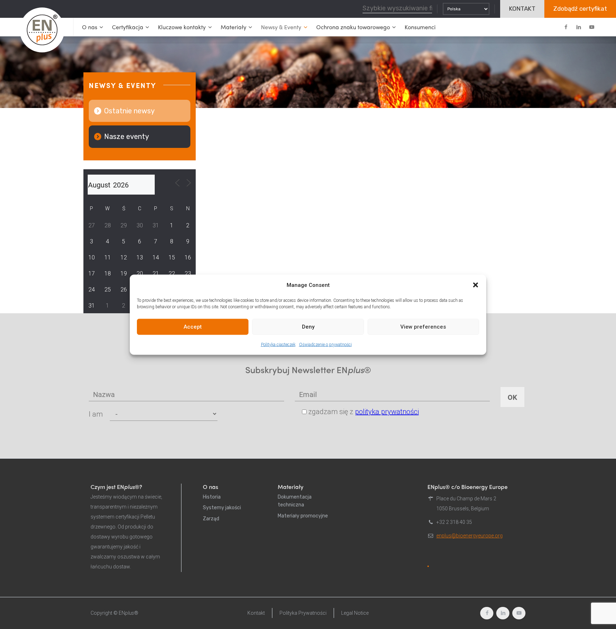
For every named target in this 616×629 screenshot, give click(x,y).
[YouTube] (591, 27)
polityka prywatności (387, 411)
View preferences (423, 327)
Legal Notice (355, 613)
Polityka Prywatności (303, 613)
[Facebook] (566, 27)
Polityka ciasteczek (278, 344)
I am (96, 414)
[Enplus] (42, 29)
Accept (193, 327)
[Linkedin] (579, 27)
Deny (308, 327)
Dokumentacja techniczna (295, 501)
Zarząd (211, 519)
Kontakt (256, 613)
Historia (212, 497)
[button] (475, 284)
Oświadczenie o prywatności (325, 344)
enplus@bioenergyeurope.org (469, 535)
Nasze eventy (126, 136)
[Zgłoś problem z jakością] (428, 566)
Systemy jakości (222, 508)
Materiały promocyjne (303, 516)
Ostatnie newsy (129, 111)
